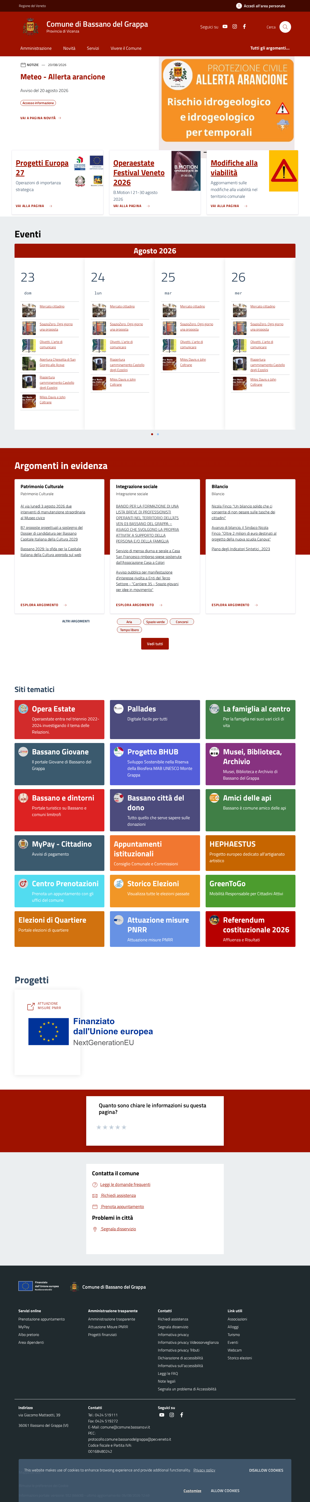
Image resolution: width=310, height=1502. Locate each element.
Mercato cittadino (52, 306)
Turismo (234, 1334)
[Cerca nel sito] (285, 27)
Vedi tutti (155, 644)
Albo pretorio (28, 1334)
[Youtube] (223, 27)
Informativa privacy (173, 1334)
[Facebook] (242, 27)
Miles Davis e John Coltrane (52, 399)
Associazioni (237, 1319)
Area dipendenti (31, 1342)
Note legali (166, 1381)
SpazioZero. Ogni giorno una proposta (56, 326)
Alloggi (233, 1327)
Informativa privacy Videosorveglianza (188, 1342)
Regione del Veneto (32, 5)
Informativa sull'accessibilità (180, 1365)
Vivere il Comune (126, 48)
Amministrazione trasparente (111, 1319)
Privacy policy (204, 1470)
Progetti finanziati (102, 1334)
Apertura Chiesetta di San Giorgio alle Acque (58, 362)
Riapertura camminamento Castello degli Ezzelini (57, 382)
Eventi (233, 1342)
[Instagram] (233, 27)
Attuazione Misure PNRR (108, 1327)
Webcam (235, 1350)
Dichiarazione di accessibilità (180, 1358)
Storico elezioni (240, 1358)
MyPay (24, 1327)
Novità (69, 48)
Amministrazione (36, 48)
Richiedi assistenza (173, 1319)
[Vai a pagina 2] (158, 434)
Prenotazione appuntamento (41, 1319)
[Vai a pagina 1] (152, 434)
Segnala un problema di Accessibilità (187, 1389)
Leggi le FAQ (168, 1373)
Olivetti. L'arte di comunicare (51, 344)
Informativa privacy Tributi (178, 1350)
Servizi (93, 48)
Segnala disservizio (173, 1327)
